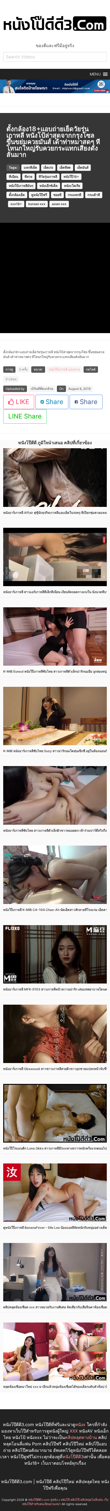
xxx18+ (16, 204)
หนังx (80, 1424)
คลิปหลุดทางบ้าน (81, 1437)
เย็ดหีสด (65, 167)
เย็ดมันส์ (82, 167)
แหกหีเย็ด (30, 167)
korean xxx (36, 204)
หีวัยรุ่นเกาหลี (48, 177)
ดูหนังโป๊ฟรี (39, 195)
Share (53, 402)
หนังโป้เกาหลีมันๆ (21, 186)
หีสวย (28, 177)
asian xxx (59, 204)
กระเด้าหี (94, 195)
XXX (74, 1431)
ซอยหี (57, 195)
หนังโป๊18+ (71, 177)
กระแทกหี (74, 195)
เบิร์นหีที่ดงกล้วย (42, 389)
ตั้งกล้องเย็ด (17, 195)
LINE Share (25, 416)
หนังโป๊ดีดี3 (73, 1456)
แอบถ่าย (74, 369)
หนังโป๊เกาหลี (58, 369)
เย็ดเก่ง (48, 167)
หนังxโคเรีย (72, 186)
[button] (95, 74)
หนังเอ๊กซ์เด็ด (49, 186)
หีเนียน (13, 177)
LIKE (21, 402)
